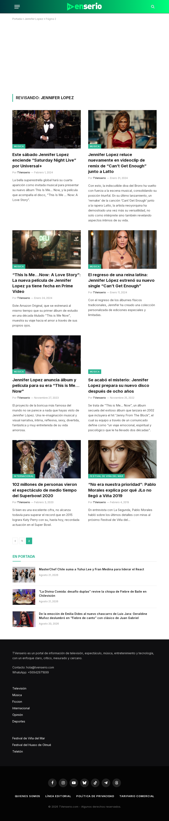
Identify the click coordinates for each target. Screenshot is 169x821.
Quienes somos (27, 796)
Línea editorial (58, 796)
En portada (24, 556)
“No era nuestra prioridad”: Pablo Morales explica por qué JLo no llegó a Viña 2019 (122, 490)
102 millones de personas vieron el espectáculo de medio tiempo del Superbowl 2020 (44, 490)
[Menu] (17, 6)
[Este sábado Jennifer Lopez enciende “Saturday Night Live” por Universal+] (46, 129)
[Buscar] (152, 6)
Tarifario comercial (136, 796)
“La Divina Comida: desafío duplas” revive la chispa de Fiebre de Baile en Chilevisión (93, 593)
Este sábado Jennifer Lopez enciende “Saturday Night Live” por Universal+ (44, 160)
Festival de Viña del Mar (106, 476)
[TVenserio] (84, 6)
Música (19, 146)
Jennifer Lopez (34, 18)
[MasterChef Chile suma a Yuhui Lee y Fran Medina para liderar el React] (24, 575)
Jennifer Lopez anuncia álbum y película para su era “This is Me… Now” (45, 385)
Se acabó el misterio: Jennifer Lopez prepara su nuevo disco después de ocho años (118, 385)
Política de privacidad (95, 796)
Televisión (19, 688)
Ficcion (17, 701)
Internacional (24, 476)
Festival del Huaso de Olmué (31, 745)
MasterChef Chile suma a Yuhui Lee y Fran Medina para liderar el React (91, 569)
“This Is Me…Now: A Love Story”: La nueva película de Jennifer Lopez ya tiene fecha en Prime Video (46, 283)
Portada (17, 18)
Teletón (17, 751)
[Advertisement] (84, 56)
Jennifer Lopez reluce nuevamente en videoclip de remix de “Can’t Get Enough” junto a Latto (117, 163)
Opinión (17, 714)
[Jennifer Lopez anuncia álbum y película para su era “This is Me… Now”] (46, 354)
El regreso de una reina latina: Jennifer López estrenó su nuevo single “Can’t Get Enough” (121, 280)
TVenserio (23, 172)
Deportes (18, 721)
